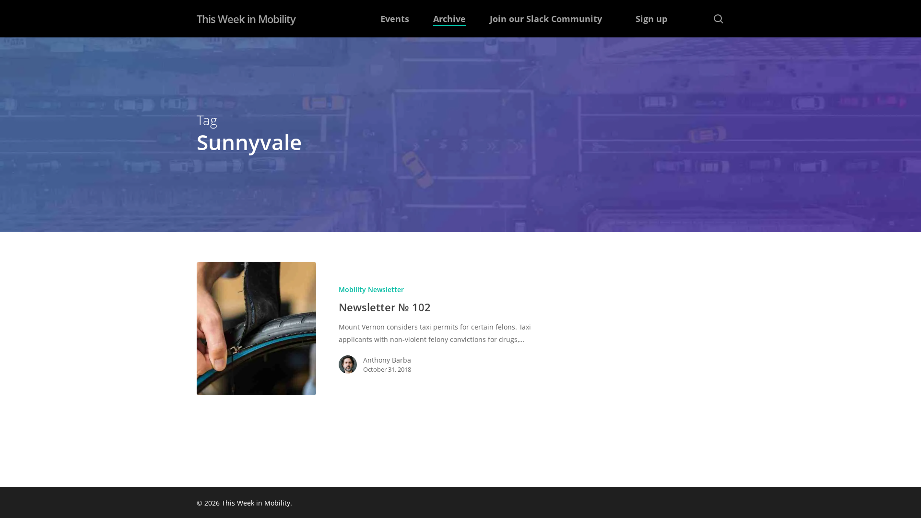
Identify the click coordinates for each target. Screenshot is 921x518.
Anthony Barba (387, 360)
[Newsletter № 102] (256, 328)
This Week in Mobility (246, 18)
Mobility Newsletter (371, 289)
